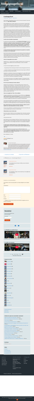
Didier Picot (8, 288)
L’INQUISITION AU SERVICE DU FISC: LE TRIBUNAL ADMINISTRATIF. (14, 338)
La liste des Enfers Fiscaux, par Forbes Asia (10, 330)
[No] (32, 398)
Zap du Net (11, 11)
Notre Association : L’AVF (27, 11)
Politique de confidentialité (7, 373)
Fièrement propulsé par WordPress (16, 373)
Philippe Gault (9, 283)
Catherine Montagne (9, 297)
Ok (17, 399)
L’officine (14, 364)
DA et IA (14, 366)
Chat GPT (8, 302)
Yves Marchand (9, 273)
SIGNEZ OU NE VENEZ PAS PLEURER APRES (11, 317)
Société (6, 11)
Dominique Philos (9, 266)
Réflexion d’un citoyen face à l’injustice (10, 327)
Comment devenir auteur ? (8, 309)
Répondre (11, 166)
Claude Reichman (4, 363)
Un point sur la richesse (9, 154)
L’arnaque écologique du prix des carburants (11, 337)
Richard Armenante (9, 285)
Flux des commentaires (8, 351)
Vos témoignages (18, 11)
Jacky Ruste (8, 295)
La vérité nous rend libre (8, 334)
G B (7, 290)
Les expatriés (26, 360)
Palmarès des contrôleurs (5, 13)
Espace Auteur (6, 310)
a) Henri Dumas (9, 261)
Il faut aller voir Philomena (24, 154)
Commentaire (6, 185)
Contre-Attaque (7, 320)
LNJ (7, 300)
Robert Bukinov (9, 271)
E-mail (5, 196)
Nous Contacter (7, 312)
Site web (5, 198)
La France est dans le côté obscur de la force (11, 321)
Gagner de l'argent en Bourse (5, 166)
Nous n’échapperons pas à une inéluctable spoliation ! (12, 331)
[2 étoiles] (4, 138)
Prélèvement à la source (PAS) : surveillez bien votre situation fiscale (17, 362)
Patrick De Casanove (9, 278)
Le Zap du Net (4, 360)
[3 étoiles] (5, 138)
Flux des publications (7, 350)
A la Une (2, 11)
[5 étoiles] (6, 138)
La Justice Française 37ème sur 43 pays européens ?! (12, 335)
